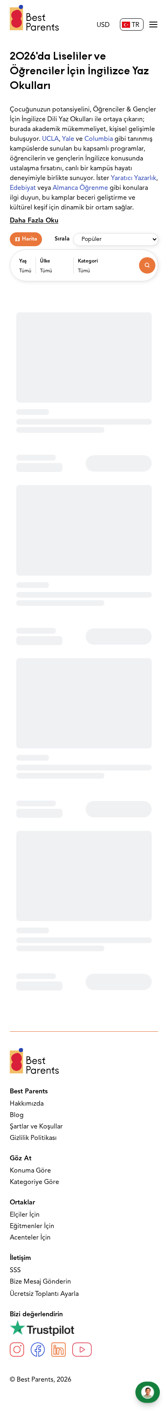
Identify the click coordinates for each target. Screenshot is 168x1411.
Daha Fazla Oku (34, 221)
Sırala (62, 239)
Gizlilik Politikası (33, 1138)
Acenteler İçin (30, 1238)
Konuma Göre (30, 1171)
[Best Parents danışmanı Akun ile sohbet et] (147, 1392)
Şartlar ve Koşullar (36, 1127)
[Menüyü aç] (153, 24)
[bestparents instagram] (17, 1349)
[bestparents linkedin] (58, 1349)
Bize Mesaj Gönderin (40, 1282)
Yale (68, 139)
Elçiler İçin (25, 1215)
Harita (29, 239)
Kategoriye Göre (34, 1182)
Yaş (23, 261)
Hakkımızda (27, 1104)
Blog (17, 1115)
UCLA (50, 139)
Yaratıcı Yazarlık (133, 178)
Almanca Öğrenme (80, 188)
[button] (25, 269)
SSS (15, 1270)
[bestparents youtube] (82, 1349)
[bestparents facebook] (38, 1349)
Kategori (88, 261)
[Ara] (147, 265)
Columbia (98, 139)
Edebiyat (23, 188)
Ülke (45, 261)
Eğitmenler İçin (32, 1226)
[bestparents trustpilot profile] (84, 1328)
